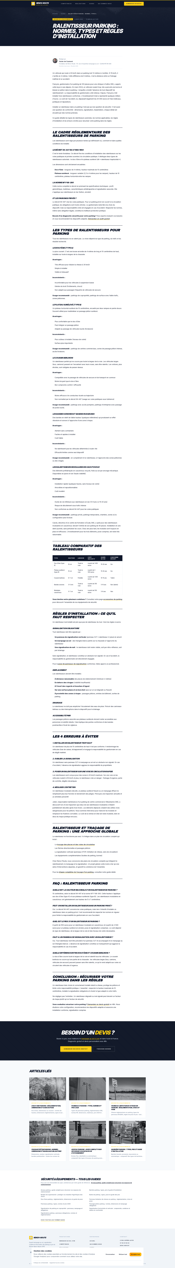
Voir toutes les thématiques (53, 1220)
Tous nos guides (104, 1049)
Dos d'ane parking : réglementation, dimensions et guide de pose (62, 1199)
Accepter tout (135, 1254)
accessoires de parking (112, 599)
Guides (91, 3)
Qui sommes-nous (105, 3)
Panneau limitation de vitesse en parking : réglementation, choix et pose (110, 1200)
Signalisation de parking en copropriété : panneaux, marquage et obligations (61, 1209)
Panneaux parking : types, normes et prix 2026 (55, 1204)
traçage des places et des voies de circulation (76, 844)
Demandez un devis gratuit (98, 1004)
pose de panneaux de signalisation (72, 664)
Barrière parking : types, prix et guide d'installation (105, 1190)
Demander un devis (133, 3)
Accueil (55, 13)
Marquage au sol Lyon (67, 1241)
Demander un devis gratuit (76, 1049)
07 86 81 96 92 (124, 1243)
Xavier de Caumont (66, 61)
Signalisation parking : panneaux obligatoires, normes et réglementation (59, 1214)
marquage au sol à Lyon (90, 1039)
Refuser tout (123, 1254)
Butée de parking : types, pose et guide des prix (104, 1194)
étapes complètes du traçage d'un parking (76, 872)
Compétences (66, 3)
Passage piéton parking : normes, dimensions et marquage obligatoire (108, 1204)
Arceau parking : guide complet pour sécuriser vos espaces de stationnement (61, 1191)
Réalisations (80, 3)
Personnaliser (110, 1254)
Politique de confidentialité (41, 1262)
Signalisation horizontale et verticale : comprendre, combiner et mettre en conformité (109, 1209)
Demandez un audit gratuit (99, 219)
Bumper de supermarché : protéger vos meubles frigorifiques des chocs (61, 1195)
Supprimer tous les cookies (57, 1262)
